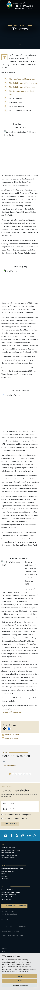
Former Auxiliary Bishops (9, 855)
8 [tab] (30, 774)
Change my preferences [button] (20, 985)
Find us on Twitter (17, 835)
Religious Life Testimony (8, 894)
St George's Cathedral (8, 858)
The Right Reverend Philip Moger (22, 87)
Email (5, 809)
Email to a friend (11, 738)
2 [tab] (13, 774)
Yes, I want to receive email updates (17, 814)
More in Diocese (10, 861)
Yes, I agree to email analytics (15, 818)
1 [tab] (10, 774)
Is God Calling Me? (7, 890)
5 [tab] (21, 774)
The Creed (4, 878)
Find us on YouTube (5, 835)
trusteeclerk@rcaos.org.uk (11, 712)
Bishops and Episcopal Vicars (10, 850)
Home (16, 25)
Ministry (23, 25)
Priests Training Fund (7, 897)
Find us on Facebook (11, 835)
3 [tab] (16, 774)
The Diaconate (6, 899)
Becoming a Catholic (7, 871)
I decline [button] (20, 981)
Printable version (12, 735)
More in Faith (9, 882)
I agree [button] (20, 976)
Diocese (4, 948)
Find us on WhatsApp (34, 835)
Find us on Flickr (28, 835)
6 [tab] (24, 774)
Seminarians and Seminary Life (10, 892)
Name (5, 803)
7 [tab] (27, 774)
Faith (3, 951)
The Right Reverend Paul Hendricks (23, 83)
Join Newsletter (9, 823)
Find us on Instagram (22, 835)
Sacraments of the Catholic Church (12, 869)
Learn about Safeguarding (13, 905)
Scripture (4, 876)
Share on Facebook (9, 728)
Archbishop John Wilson (8, 848)
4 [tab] (19, 774)
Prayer (3, 874)
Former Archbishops (7, 853)
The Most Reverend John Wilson (22, 79)
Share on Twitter (4, 728)
